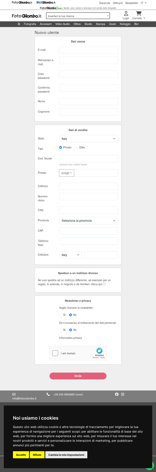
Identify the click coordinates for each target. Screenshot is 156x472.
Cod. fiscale (45, 158)
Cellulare (43, 254)
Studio (88, 24)
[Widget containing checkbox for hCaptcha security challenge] (78, 353)
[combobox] (78, 15)
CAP (40, 230)
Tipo (40, 148)
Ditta (82, 147)
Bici (136, 24)
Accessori (46, 24)
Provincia (43, 220)
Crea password (43, 76)
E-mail (41, 50)
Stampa (100, 24)
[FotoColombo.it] (26, 15)
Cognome (44, 111)
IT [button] (142, 3)
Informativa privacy (70, 338)
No (75, 315)
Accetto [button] (21, 454)
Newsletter (131, 3)
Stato (41, 138)
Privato (67, 147)
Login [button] (126, 18)
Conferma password (44, 89)
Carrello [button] (137, 18)
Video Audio (62, 24)
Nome (41, 101)
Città (40, 210)
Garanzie (104, 3)
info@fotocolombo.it (24, 398)
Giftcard (118, 3)
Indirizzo (43, 186)
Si (64, 315)
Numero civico (43, 198)
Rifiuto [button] (37, 454)
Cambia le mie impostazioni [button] (66, 454)
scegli (65, 173)
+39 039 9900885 (64, 394)
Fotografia (30, 24)
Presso (42, 172)
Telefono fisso (43, 243)
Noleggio (125, 24)
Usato (112, 24)
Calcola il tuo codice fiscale (73, 164)
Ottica (77, 24)
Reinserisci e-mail (46, 62)
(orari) (79, 394)
